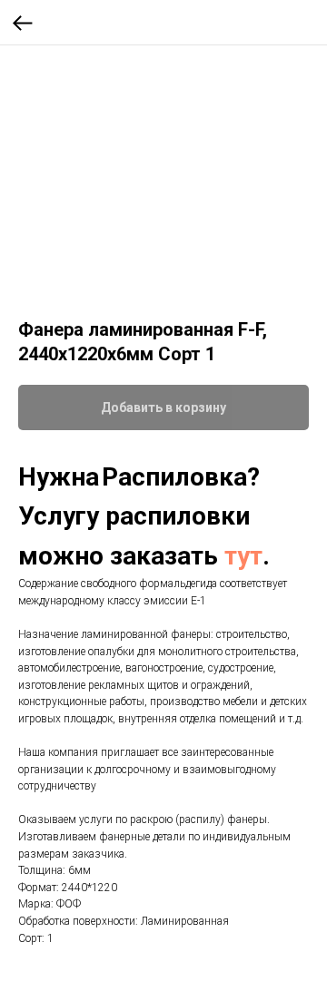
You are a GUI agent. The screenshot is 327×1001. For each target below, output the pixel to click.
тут (243, 556)
